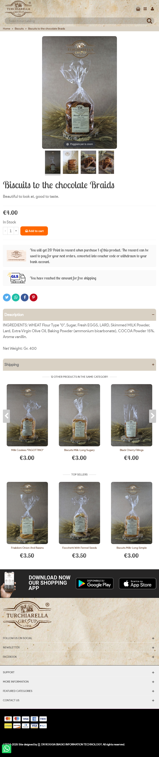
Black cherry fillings (131, 450)
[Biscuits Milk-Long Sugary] (79, 415)
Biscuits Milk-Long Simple (132, 548)
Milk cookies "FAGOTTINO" (27, 450)
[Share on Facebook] (25, 297)
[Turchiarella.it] (18, 9)
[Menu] (145, 8)
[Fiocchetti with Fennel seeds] (79, 513)
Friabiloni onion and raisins (27, 548)
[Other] (152, 8)
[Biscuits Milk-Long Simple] (131, 513)
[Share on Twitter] (7, 297)
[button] (6, 416)
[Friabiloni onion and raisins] (27, 513)
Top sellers (79, 474)
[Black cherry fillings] (131, 415)
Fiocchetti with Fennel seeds (79, 548)
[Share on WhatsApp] (16, 297)
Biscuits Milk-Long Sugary (79, 450)
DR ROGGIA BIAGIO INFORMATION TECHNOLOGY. (72, 744)
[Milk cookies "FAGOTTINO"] (27, 415)
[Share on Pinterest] (33, 297)
